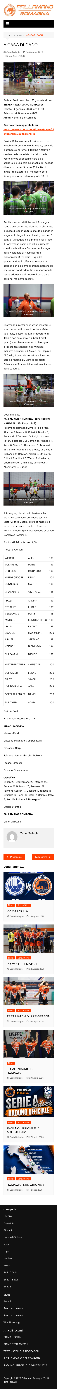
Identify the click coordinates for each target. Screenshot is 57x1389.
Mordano (8, 1258)
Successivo (41, 857)
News (9, 56)
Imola (6, 1244)
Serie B (7, 1286)
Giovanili (8, 1230)
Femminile (9, 1223)
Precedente (16, 857)
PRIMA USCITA (17, 911)
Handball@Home (12, 1237)
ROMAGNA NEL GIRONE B (26, 1184)
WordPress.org (11, 1322)
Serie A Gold (19, 56)
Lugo (6, 1251)
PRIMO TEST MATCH (22, 964)
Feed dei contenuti (13, 1308)
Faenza (7, 1216)
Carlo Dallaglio (13, 52)
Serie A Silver (23, 905)
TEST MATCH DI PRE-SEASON (28, 1016)
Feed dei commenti (13, 1315)
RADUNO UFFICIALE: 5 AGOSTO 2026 (25, 1365)
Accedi (7, 1301)
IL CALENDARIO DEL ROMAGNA (22, 1358)
